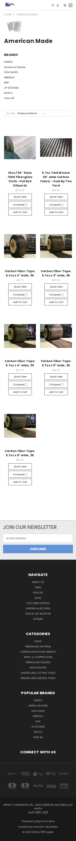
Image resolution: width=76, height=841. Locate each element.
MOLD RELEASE (38, 667)
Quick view (20, 196)
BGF (6, 82)
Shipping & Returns (38, 608)
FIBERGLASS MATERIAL (38, 646)
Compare (19, 204)
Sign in (30, 613)
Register (45, 613)
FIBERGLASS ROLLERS (38, 662)
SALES (38, 641)
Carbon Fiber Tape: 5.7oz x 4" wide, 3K (20, 363)
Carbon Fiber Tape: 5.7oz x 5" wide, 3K (56, 363)
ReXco (8, 93)
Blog (38, 598)
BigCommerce (45, 821)
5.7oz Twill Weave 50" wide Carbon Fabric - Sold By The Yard (56, 179)
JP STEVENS (11, 88)
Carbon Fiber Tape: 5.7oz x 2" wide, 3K (20, 273)
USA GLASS (11, 72)
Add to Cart (20, 212)
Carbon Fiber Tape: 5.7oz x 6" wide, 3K (20, 453)
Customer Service (38, 603)
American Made (14, 67)
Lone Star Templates (45, 826)
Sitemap (38, 619)
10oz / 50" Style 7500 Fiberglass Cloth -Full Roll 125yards (20, 179)
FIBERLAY (9, 77)
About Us (38, 582)
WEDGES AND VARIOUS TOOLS (38, 678)
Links (38, 587)
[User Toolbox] (58, 5)
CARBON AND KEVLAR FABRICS (38, 651)
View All (9, 98)
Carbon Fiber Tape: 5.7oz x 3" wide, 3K (56, 273)
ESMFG (8, 62)
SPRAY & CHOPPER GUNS (38, 657)
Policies (38, 592)
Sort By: (11, 113)
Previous (6, 837)
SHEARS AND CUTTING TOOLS (38, 673)
